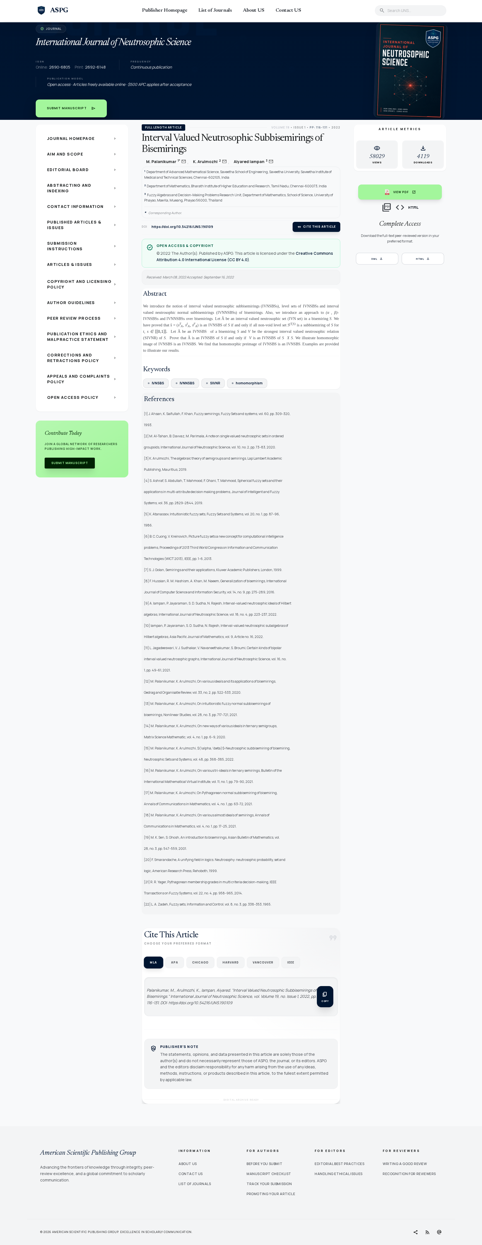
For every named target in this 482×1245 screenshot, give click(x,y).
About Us (188, 1163)
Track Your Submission (269, 1183)
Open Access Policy (82, 397)
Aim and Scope (82, 154)
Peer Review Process (82, 318)
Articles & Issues (82, 264)
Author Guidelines (82, 302)
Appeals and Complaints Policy (82, 378)
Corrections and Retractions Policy (82, 357)
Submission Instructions (82, 246)
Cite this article (316, 227)
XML (377, 259)
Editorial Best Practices (339, 1163)
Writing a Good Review (405, 1163)
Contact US (288, 10)
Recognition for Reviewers (409, 1173)
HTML (423, 259)
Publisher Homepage (164, 10)
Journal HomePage (82, 138)
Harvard (231, 962)
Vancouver (263, 962)
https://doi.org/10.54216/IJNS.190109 (182, 227)
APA (174, 962)
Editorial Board (82, 169)
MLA (153, 962)
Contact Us (191, 1173)
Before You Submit (264, 1163)
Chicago (200, 962)
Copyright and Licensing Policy (82, 284)
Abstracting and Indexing (82, 188)
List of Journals (215, 10)
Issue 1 (299, 127)
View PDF (404, 192)
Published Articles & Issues (82, 224)
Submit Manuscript (71, 108)
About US (253, 10)
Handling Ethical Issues (339, 1173)
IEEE (290, 962)
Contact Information (82, 206)
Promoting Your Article (271, 1193)
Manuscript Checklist (269, 1173)
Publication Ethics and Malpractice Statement (82, 336)
